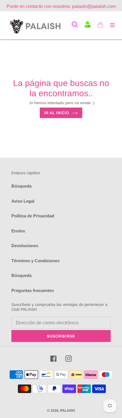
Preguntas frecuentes (32, 290)
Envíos (18, 230)
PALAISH (67, 411)
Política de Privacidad (32, 215)
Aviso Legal (22, 201)
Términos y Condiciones (35, 260)
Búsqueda (21, 186)
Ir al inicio (56, 113)
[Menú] (112, 24)
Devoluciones (24, 245)
